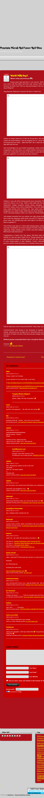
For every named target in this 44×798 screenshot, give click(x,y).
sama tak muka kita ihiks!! (28, 443)
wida (8, 371)
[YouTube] (10, 735)
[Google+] (7, 735)
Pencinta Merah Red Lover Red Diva (21, 47)
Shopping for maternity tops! (16, 357)
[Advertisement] (22, 22)
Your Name (32, 668)
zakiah (8, 428)
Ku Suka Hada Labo (32, 621)
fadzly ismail (11, 553)
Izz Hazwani (10, 591)
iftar (39, 756)
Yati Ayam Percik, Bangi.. (21, 545)
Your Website (33, 676)
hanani (8, 533)
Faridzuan (10, 627)
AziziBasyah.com (19, 449)
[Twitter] (2, 735)
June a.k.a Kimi (12, 615)
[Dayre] (20, 735)
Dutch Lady (14, 345)
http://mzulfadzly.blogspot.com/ (15, 571)
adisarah (9, 496)
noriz (8, 405)
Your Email (32, 672)
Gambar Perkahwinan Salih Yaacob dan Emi (27, 541)
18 (11, 343)
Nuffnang (20, 345)
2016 (39, 736)
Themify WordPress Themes (22, 795)
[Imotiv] (17, 735)
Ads (10, 345)
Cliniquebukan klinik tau (27, 547)
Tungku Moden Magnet (21, 394)
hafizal (8, 603)
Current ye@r (10, 689)
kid (7, 416)
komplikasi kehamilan (14, 508)
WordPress (10, 795)
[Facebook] (5, 735)
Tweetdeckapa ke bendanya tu (28, 388)
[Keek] (15, 735)
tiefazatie (9, 519)
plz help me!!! (28, 572)
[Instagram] (12, 735)
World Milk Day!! (19, 75)
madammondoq (12, 578)
